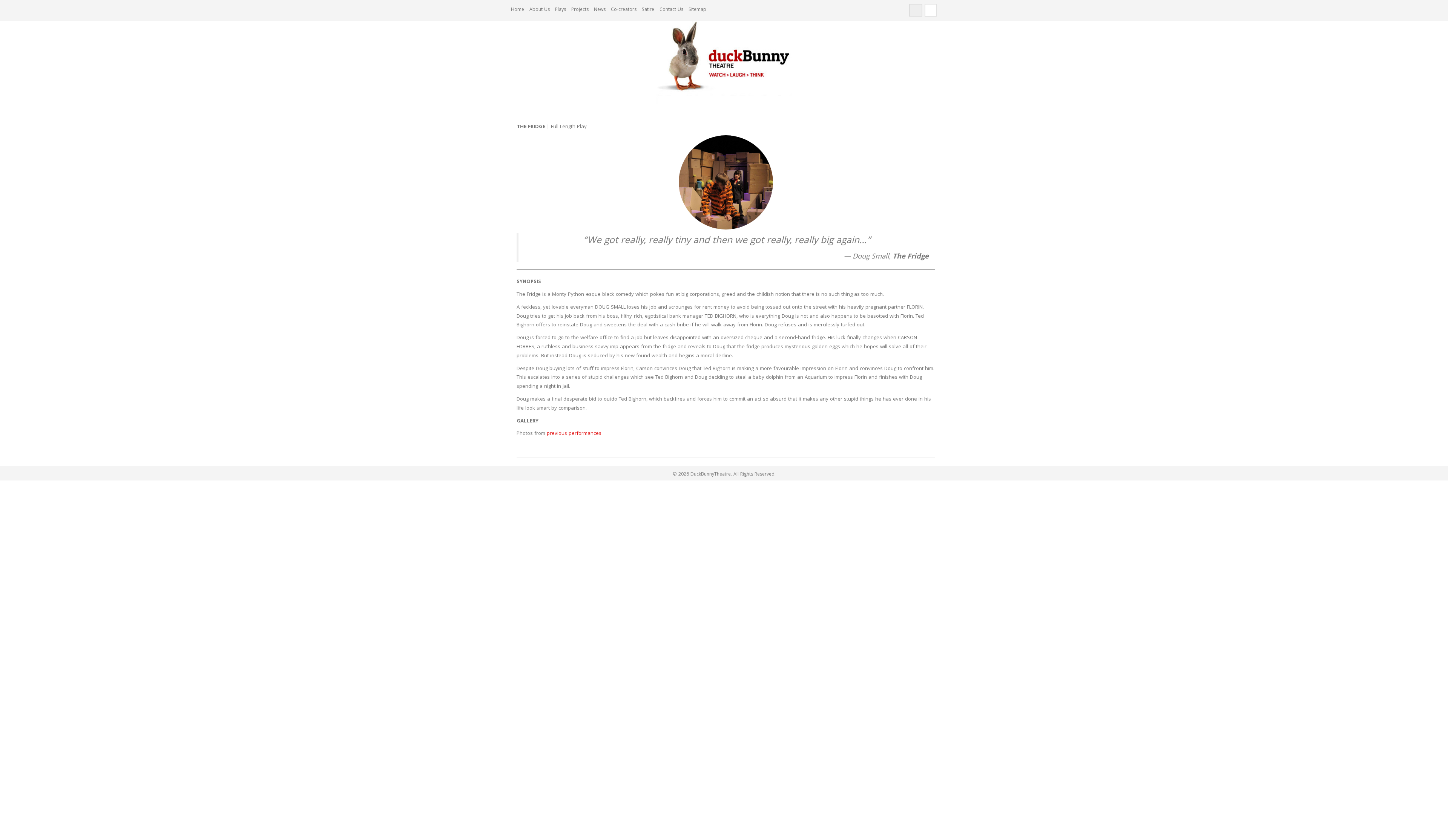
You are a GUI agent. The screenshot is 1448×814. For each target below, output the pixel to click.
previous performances (574, 434)
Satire (648, 10)
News (600, 10)
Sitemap (697, 10)
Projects (580, 10)
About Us (539, 10)
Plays (560, 10)
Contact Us (671, 10)
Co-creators (624, 10)
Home (517, 10)
